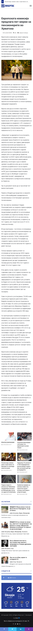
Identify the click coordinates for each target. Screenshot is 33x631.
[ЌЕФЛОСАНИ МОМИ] (8, 436)
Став (12, 548)
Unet (16, 618)
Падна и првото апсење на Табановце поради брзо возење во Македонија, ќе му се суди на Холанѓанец (8, 488)
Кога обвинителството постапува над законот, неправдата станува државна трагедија (20, 543)
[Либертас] (7, 5)
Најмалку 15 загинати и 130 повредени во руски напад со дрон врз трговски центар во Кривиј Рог (24, 466)
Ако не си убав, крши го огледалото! (18, 558)
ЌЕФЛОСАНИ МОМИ (7, 442)
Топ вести (24, 531)
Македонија (26, 513)
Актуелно (15, 513)
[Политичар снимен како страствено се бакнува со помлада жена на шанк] (8, 457)
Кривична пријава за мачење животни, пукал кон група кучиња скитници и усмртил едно (23, 488)
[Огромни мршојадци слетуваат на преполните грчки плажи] (24, 436)
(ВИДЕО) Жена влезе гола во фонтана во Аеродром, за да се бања (20, 508)
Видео (20, 513)
